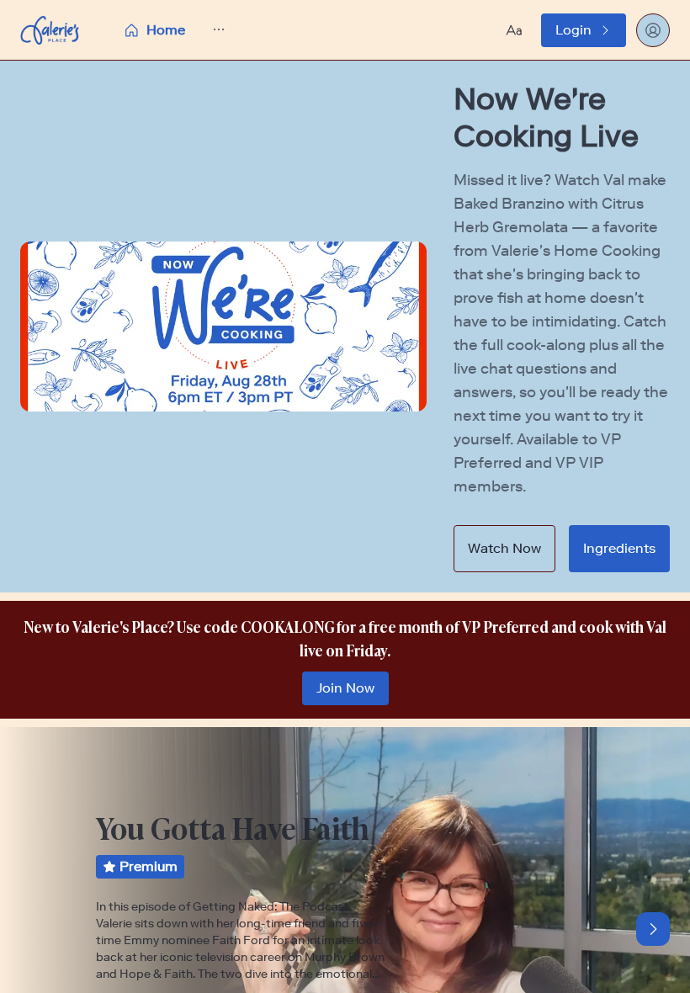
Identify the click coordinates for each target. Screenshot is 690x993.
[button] (209, 30)
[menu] (209, 30)
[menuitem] (154, 30)
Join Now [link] (345, 688)
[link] (583, 30)
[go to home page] (49, 30)
